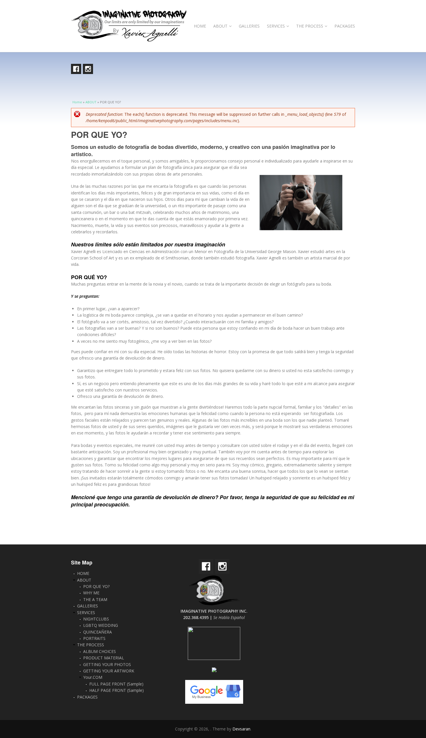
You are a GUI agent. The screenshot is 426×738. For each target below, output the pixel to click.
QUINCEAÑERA (97, 632)
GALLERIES (249, 26)
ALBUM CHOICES (99, 651)
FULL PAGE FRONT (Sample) (116, 684)
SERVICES (276, 26)
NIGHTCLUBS (96, 619)
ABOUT (220, 26)
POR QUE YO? (96, 586)
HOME (200, 26)
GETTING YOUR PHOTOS (107, 664)
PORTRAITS (94, 638)
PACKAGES (344, 26)
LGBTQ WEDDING (100, 625)
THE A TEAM (95, 599)
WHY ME (91, 593)
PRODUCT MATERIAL (103, 658)
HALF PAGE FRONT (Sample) (116, 690)
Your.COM (92, 677)
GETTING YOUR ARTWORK (108, 671)
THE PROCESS (309, 26)
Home (77, 102)
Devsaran (241, 729)
